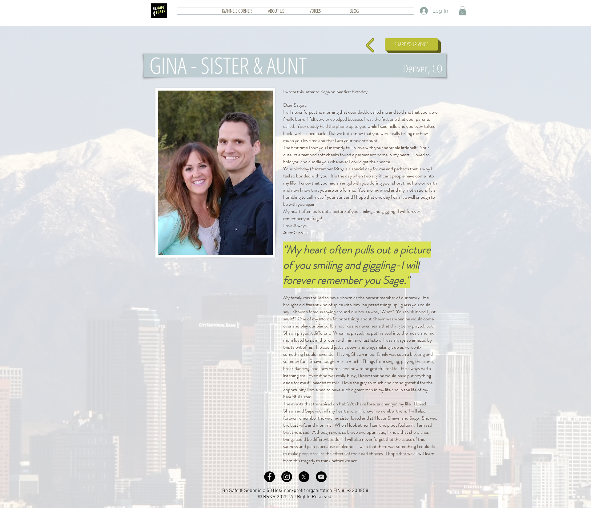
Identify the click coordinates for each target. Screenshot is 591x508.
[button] (462, 10)
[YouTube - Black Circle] (321, 476)
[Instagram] (286, 476)
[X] (304, 476)
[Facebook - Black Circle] (269, 476)
